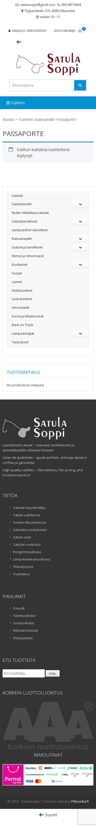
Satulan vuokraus (27, 544)
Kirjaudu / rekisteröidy (29, 31)
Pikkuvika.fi (80, 801)
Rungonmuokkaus (27, 552)
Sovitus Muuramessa (29, 522)
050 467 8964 (71, 5)
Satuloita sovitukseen (30, 529)
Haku (52, 673)
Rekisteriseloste (25, 630)
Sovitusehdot (23, 623)
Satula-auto (22, 537)
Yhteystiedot (23, 638)
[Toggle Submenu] (80, 204)
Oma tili (19, 608)
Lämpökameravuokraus (31, 559)
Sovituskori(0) (64, 31)
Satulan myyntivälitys (29, 507)
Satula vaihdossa (26, 515)
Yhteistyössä (23, 566)
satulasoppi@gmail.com (37, 5)
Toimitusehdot (24, 615)
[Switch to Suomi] (18, 42)
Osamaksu (21, 574)
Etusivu (8, 119)
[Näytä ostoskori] (80, 31)
